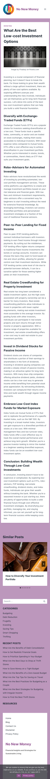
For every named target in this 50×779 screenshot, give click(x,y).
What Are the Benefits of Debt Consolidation (23, 648)
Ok (19, 775)
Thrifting (7, 637)
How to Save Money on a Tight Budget (21, 668)
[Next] (43, 564)
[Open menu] (45, 9)
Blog (8, 722)
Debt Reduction (10, 617)
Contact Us (11, 726)
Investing (8, 26)
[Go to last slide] (6, 564)
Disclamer (10, 730)
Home (8, 718)
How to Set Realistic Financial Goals (19, 652)
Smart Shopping (10, 633)
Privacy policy (28, 775)
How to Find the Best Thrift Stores (19, 697)
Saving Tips (8, 629)
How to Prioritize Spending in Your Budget (22, 656)
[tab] (20, 587)
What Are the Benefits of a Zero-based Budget (25, 673)
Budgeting (7, 613)
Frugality (7, 621)
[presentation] (25, 556)
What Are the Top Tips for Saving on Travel (23, 677)
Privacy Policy (12, 734)
